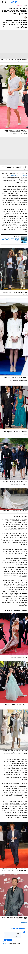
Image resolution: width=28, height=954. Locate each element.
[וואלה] (14, 2)
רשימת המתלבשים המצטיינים (18, 175)
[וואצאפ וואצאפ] (5, 2)
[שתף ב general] (2, 2)
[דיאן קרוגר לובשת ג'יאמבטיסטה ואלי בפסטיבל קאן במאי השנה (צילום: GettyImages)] (14, 684)
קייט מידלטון (24, 922)
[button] (22, 2)
